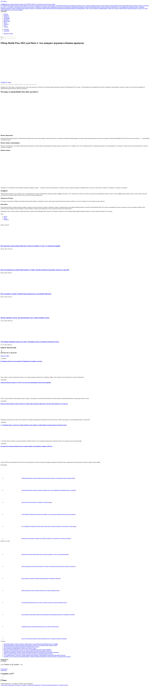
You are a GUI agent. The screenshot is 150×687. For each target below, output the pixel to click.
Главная (6, 14)
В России (6, 15)
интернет (6, 219)
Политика (6, 19)
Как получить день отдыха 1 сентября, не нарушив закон (35, 7)
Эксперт (6, 26)
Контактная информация (7, 685)
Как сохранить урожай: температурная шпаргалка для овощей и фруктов (26, 294)
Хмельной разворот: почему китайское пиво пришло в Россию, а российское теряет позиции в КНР (27, 8)
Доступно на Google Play (4, 669)
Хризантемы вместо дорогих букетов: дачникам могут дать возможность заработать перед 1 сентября (117, 7)
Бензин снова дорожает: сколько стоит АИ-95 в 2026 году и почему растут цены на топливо (28, 4)
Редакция (6, 29)
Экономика (7, 18)
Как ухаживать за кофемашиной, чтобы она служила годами (106, 8)
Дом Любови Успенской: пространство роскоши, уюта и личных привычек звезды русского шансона (83, 5)
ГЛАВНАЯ (4, 82)
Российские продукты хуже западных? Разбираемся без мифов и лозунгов (70, 7)
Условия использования (33, 685)
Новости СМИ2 (5, 356)
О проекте (24, 685)
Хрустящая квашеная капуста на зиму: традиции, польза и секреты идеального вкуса (30, 342)
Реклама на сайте (8, 33)
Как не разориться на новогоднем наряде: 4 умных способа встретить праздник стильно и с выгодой (35, 270)
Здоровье (6, 24)
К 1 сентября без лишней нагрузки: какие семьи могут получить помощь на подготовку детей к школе (28, 5)
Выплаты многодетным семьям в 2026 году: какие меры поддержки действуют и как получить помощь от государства (34, 403)
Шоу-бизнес (7, 21)
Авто (5, 25)
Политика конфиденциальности (49, 685)
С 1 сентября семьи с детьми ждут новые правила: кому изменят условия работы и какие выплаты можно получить (34, 425)
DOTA (5, 216)
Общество (6, 17)
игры (5, 218)
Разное (9, 82)
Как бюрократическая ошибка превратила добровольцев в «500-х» (72, 8)
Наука (5, 22)
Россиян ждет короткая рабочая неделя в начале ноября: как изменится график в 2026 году (26, 446)
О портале (6, 31)
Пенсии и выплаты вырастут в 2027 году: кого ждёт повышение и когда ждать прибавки (26, 382)
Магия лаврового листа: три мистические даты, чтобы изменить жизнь (25, 318)
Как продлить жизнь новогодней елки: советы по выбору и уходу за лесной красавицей (30, 246)
